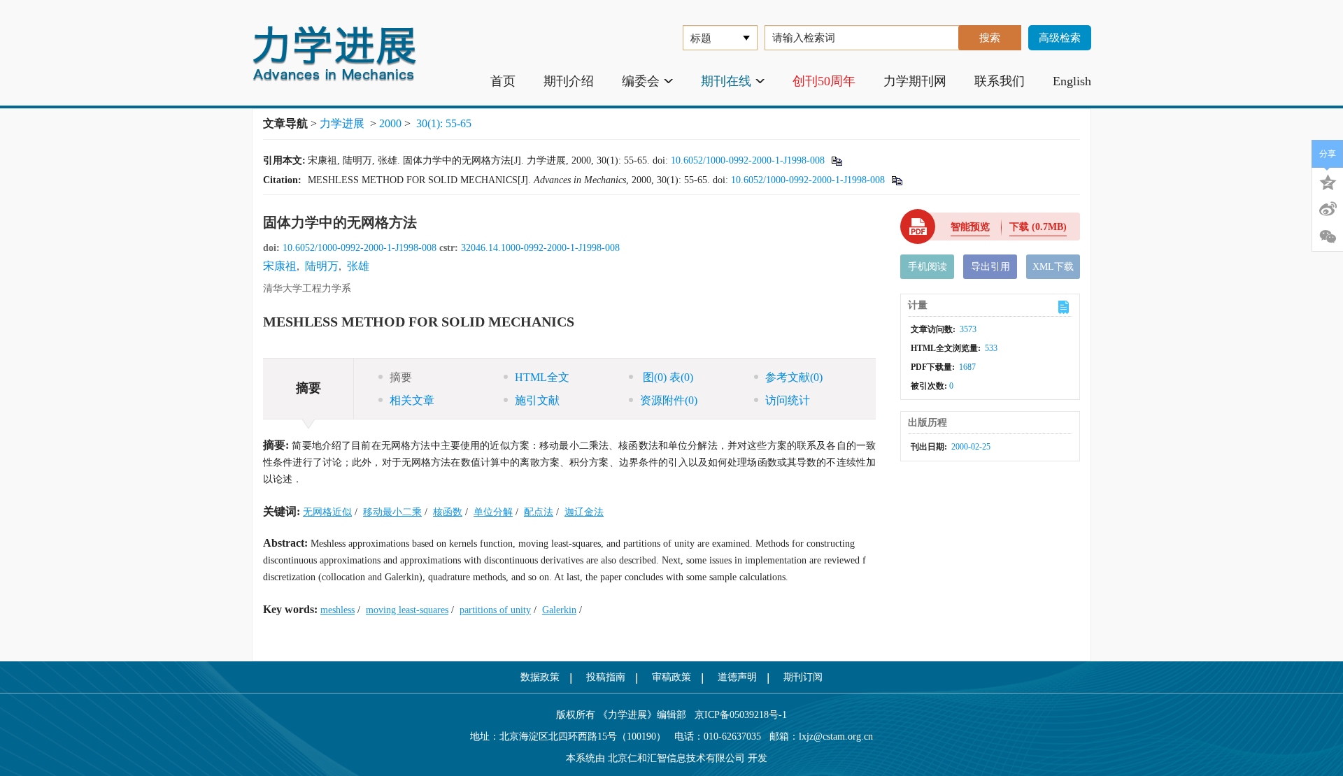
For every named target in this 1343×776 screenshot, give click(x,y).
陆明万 (322, 266)
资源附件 (668, 400)
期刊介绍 (568, 81)
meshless (337, 610)
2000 (390, 123)
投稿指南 (605, 677)
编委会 (641, 81)
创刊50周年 (824, 81)
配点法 (538, 512)
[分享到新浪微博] (1327, 209)
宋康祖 (280, 266)
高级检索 (1060, 37)
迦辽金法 (584, 512)
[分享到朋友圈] (1327, 237)
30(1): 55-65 (443, 123)
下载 (1038, 227)
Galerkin (559, 610)
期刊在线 (726, 81)
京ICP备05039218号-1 (736, 715)
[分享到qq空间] (1327, 181)
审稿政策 (671, 677)
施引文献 (537, 400)
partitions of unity (495, 610)
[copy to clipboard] (896, 180)
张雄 (358, 266)
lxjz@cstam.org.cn (836, 736)
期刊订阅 (803, 677)
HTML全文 (542, 377)
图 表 (666, 377)
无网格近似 (327, 512)
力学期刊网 (914, 81)
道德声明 (737, 677)
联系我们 (999, 81)
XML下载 (1053, 266)
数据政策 (540, 677)
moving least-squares (407, 610)
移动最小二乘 (392, 512)
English (1072, 81)
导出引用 (990, 266)
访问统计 (787, 400)
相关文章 (412, 400)
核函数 (447, 512)
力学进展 (342, 123)
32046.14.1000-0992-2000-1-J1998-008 (540, 248)
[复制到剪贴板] (836, 160)
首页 (503, 81)
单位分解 (493, 512)
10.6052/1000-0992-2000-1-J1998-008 (748, 160)
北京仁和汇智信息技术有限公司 (676, 758)
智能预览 (970, 227)
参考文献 (794, 377)
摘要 (401, 377)
